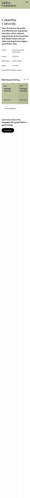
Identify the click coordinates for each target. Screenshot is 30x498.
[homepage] (9, 4)
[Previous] (25, 79)
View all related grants (10, 108)
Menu (26, 2)
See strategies (7, 130)
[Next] (27, 79)
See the (7, 100)
